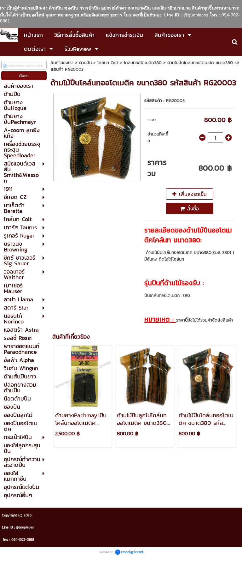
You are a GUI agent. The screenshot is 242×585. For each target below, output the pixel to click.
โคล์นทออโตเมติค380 (143, 62)
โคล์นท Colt (107, 62)
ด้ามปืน (85, 62)
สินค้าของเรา (61, 62)
